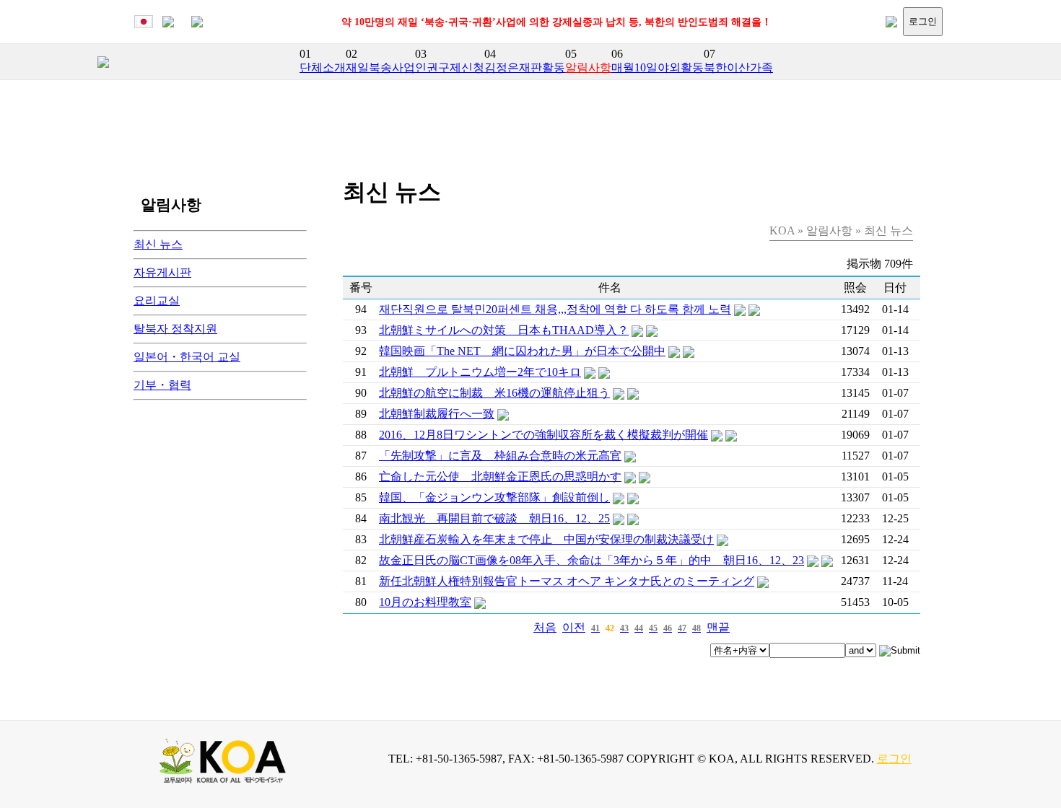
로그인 (923, 21)
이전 (573, 627)
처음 (544, 627)
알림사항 (588, 67)
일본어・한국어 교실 (187, 357)
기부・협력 (162, 385)
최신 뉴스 (158, 244)
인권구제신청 (449, 67)
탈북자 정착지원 (175, 328)
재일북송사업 (380, 67)
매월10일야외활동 (657, 67)
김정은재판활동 (524, 67)
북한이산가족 (738, 67)
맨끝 (718, 627)
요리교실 (157, 300)
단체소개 (323, 67)
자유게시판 (162, 272)
